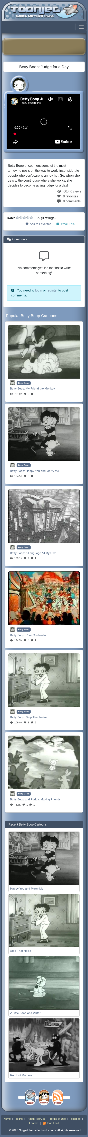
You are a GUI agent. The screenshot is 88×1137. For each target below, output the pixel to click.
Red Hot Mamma (21, 1075)
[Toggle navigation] (81, 27)
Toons (19, 1118)
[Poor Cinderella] (44, 598)
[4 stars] (27, 217)
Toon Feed (52, 1123)
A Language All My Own (41, 553)
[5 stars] (31, 217)
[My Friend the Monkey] (44, 351)
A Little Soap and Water (25, 1013)
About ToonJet (36, 1118)
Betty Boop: (18, 388)
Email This (67, 223)
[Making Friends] (44, 762)
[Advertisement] (47, 46)
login (38, 290)
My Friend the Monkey (40, 388)
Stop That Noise (36, 717)
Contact (33, 1123)
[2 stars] (21, 217)
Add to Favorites (40, 223)
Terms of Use (58, 1118)
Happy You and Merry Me (42, 470)
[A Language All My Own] (44, 516)
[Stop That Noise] (44, 680)
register (52, 290)
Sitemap (75, 1118)
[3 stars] (24, 217)
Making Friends (51, 799)
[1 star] (17, 217)
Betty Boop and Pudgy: (25, 799)
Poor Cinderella (36, 635)
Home (7, 1118)
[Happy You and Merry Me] (44, 433)
